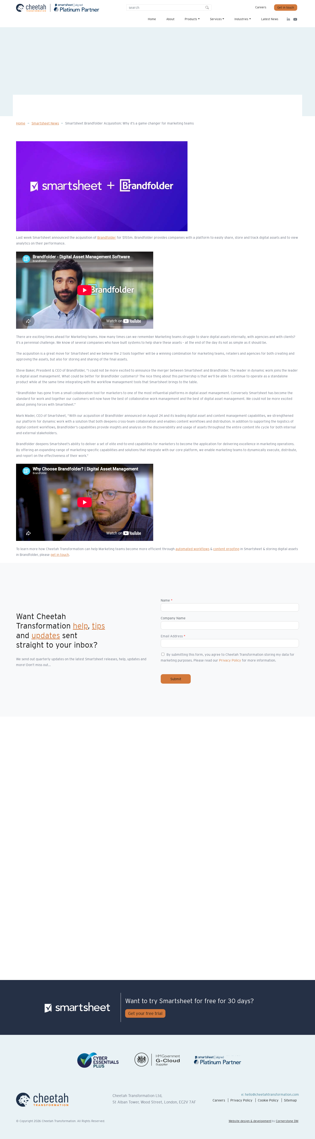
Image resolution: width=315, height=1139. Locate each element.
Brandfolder (106, 237)
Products (191, 19)
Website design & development (250, 1121)
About (170, 19)
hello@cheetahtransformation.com (272, 1094)
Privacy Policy (230, 660)
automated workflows (192, 549)
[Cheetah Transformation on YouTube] (293, 19)
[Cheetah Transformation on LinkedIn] (287, 19)
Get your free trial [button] (145, 1013)
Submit (175, 679)
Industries (241, 19)
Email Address (173, 636)
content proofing (226, 549)
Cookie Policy (268, 1100)
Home (152, 19)
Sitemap (290, 1100)
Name (166, 600)
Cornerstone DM (287, 1121)
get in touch (60, 555)
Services (216, 19)
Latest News (269, 19)
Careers (260, 7)
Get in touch (285, 7)
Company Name (173, 618)
